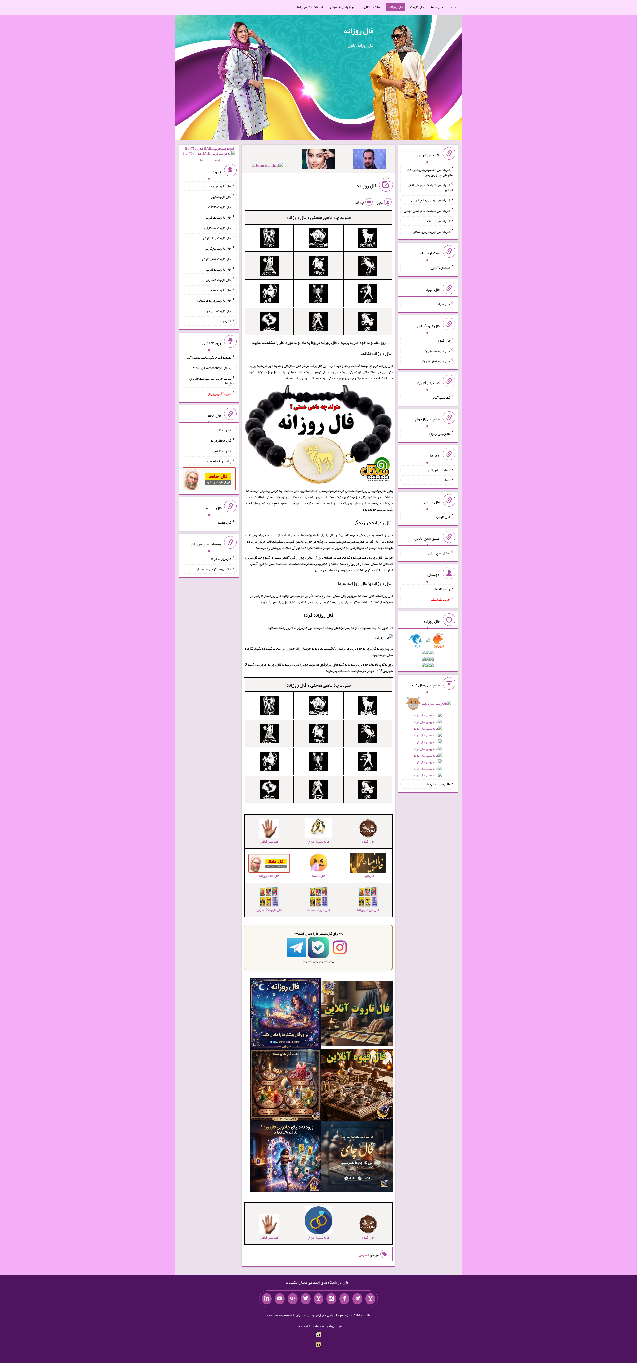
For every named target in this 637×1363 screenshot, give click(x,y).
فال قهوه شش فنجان (436, 360)
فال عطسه (224, 522)
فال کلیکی (443, 516)
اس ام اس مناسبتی (342, 6)
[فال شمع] (285, 1085)
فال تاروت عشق (220, 290)
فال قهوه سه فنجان (437, 350)
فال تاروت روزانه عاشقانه (214, 300)
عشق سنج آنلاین (439, 552)
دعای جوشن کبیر (438, 469)
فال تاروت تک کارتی (218, 217)
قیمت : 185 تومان (209, 154)
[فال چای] (357, 1157)
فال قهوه (444, 340)
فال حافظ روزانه (221, 440)
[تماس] (318, 1298)
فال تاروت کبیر (221, 196)
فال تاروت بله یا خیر (218, 310)
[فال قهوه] (357, 1085)
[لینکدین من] (267, 1298)
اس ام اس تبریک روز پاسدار (431, 231)
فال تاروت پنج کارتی (218, 248)
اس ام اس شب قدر (437, 221)
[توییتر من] (306, 1298)
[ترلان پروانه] (318, 159)
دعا (447, 480)
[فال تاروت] (357, 1014)
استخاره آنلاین (372, 6)
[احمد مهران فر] (369, 159)
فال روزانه (396, 6)
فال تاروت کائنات (219, 206)
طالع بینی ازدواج (439, 433)
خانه (453, 6)
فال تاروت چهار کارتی (217, 238)
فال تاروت (417, 6)
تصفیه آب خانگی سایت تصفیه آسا (209, 357)
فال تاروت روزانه (220, 186)
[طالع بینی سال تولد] (428, 740)
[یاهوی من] (370, 1298)
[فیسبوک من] (344, 1298)
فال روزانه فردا (318, 615)
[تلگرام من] (357, 1298)
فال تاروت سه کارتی (217, 227)
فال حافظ (437, 6)
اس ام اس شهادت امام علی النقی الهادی (430, 187)
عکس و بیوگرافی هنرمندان (213, 569)
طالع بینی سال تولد (437, 784)
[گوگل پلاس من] (293, 1298)
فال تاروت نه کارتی (218, 269)
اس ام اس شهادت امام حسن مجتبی (427, 210)
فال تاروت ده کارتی (218, 279)
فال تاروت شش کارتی (216, 258)
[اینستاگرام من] (331, 1298)
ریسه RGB (442, 589)
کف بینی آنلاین (440, 397)
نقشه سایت (303, 1326)
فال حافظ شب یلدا (219, 450)
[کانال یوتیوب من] (280, 1298)
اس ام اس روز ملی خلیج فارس (430, 200)
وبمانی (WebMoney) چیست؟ (212, 367)
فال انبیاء (444, 303)
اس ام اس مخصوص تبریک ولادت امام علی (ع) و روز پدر (430, 172)
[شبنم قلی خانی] (267, 166)
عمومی (363, 1254)
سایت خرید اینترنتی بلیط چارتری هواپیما (212, 381)
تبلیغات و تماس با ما (310, 6)
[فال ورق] (285, 1157)
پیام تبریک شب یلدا (218, 461)
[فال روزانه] (285, 1014)
